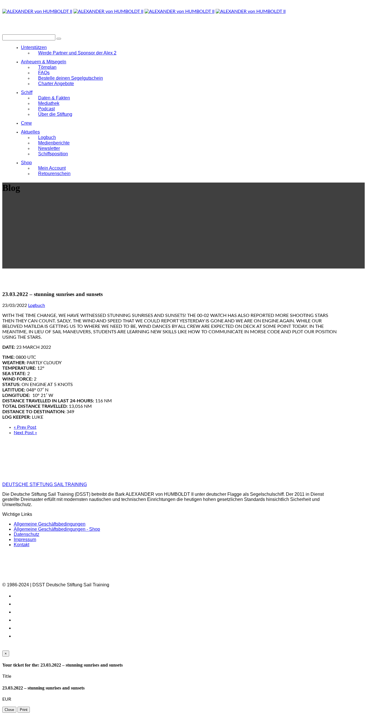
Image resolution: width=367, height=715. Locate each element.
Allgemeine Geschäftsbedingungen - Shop (57, 529)
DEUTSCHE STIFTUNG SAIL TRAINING (44, 484)
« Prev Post (25, 427)
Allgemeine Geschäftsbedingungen (49, 524)
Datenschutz (26, 534)
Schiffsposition (53, 153)
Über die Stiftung (55, 114)
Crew (26, 123)
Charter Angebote (56, 83)
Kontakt (21, 544)
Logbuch (36, 305)
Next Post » (25, 432)
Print (24, 710)
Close (9, 710)
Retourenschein (54, 173)
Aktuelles (30, 132)
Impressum (25, 539)
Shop (26, 162)
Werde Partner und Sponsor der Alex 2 (77, 52)
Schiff (26, 92)
